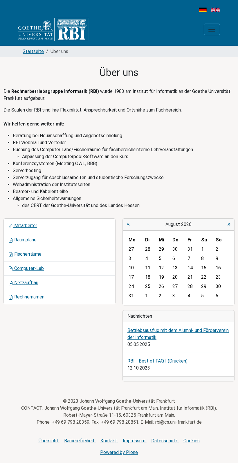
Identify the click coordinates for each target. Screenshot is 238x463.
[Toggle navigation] (212, 29)
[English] (215, 9)
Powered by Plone (119, 452)
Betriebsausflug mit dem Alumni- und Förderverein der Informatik (178, 334)
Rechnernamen (28, 297)
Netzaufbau (25, 282)
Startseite (33, 51)
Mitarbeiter (25, 225)
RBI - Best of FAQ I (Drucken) (157, 361)
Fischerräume (27, 254)
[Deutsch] (203, 9)
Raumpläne (25, 240)
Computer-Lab (28, 268)
